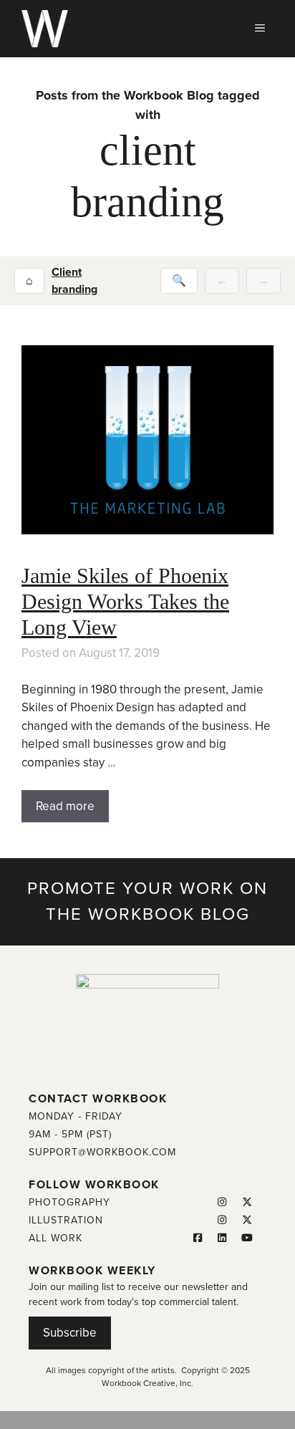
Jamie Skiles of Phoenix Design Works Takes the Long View (125, 601)
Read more (65, 806)
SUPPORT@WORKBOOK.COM (102, 1152)
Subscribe (70, 1332)
